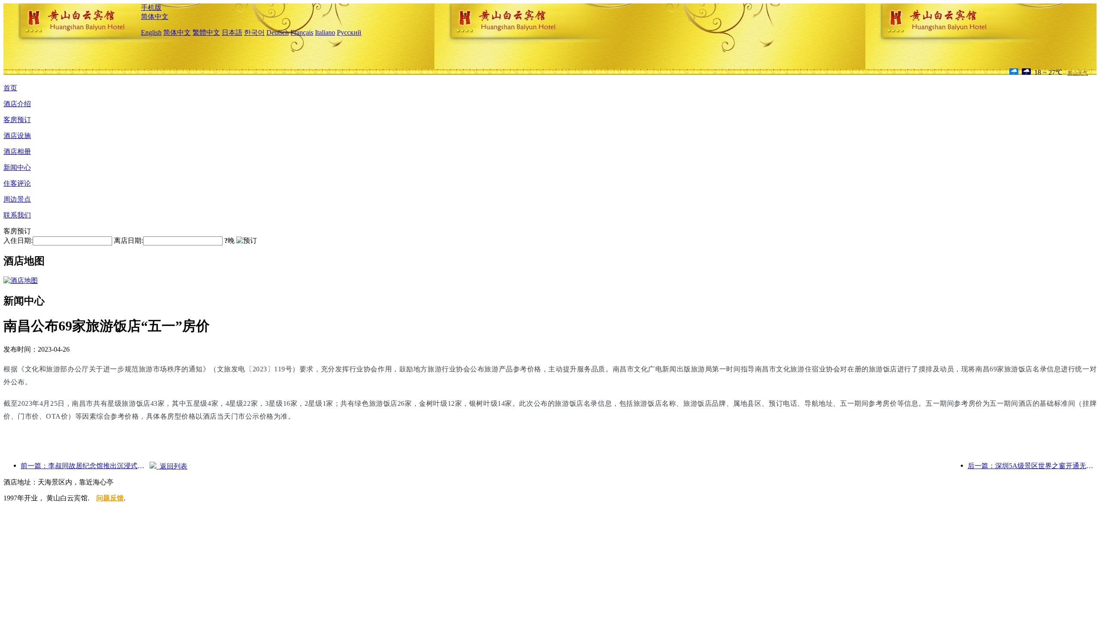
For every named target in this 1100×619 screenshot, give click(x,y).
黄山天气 (1077, 73)
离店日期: (128, 240)
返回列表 (171, 466)
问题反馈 (110, 498)
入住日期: (18, 240)
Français (301, 32)
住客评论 (17, 183)
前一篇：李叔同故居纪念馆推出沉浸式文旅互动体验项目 (85, 465)
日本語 (232, 32)
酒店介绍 (17, 103)
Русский (349, 32)
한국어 (254, 32)
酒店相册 (17, 151)
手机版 (151, 7)
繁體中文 (206, 32)
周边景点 (17, 199)
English (151, 32)
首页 (10, 88)
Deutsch (277, 32)
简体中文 (154, 16)
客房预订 (17, 119)
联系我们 (17, 215)
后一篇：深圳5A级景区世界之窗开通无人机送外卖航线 (1032, 465)
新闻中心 (17, 167)
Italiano (325, 32)
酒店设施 (17, 135)
